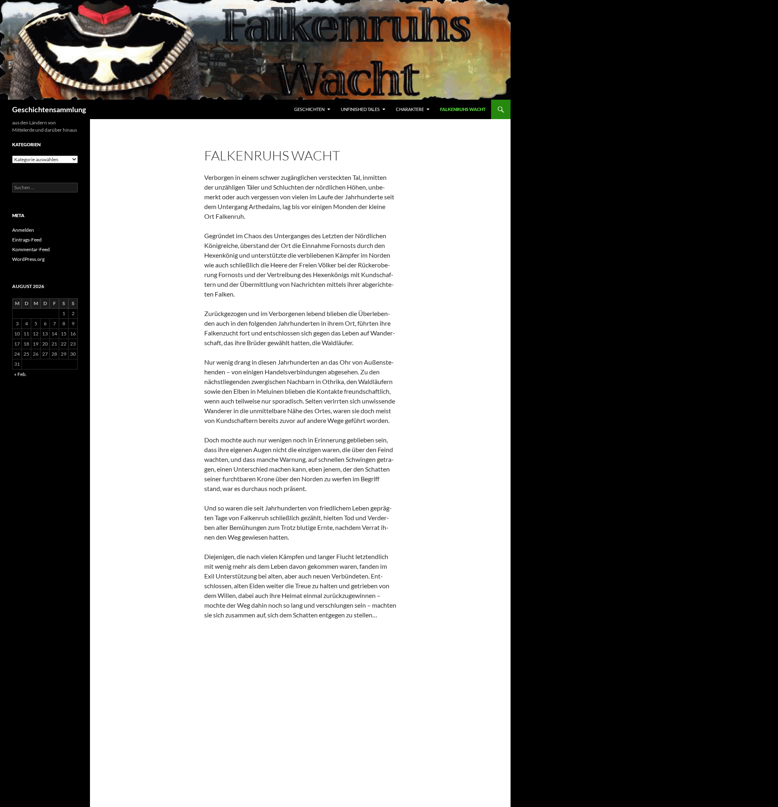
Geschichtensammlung (49, 109)
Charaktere (410, 109)
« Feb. (20, 374)
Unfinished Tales (360, 109)
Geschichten (309, 109)
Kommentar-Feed (31, 249)
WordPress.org (28, 259)
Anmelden (23, 230)
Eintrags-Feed (27, 240)
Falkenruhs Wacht (463, 109)
